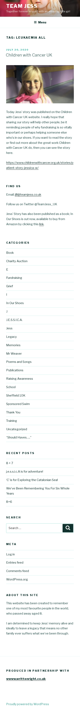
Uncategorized (16, 429)
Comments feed (17, 571)
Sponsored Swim (18, 404)
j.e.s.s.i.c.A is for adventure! (24, 471)
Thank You (13, 412)
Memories (13, 345)
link (41, 224)
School (11, 387)
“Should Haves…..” (18, 437)
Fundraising (14, 278)
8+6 (9, 502)
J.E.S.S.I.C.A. (14, 320)
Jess (9, 328)
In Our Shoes (15, 303)
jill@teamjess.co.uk (28, 194)
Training (11, 421)
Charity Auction (16, 261)
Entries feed (14, 562)
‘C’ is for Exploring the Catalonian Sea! (32, 480)
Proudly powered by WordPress (27, 704)
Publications (14, 370)
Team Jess (22, 6)
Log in (10, 554)
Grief (9, 286)
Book (10, 253)
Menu (42, 22)
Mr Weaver (14, 353)
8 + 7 (9, 463)
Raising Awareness (19, 379)
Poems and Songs (19, 362)
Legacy (11, 337)
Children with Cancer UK (29, 55)
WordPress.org (17, 579)
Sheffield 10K (15, 395)
